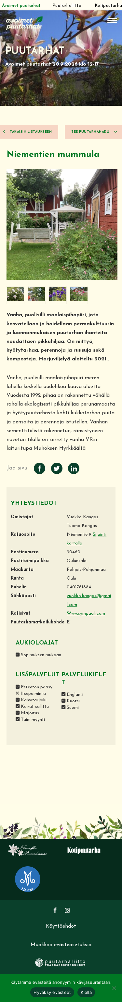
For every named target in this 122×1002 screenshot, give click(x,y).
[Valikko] (112, 20)
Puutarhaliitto (66, 6)
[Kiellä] (114, 988)
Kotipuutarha (108, 6)
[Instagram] (67, 910)
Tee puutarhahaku (91, 132)
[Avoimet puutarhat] (24, 22)
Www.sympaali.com (86, 613)
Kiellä (86, 992)
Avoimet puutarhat (21, 6)
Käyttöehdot (61, 926)
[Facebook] (55, 910)
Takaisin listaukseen (30, 132)
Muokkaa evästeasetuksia (61, 944)
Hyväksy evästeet (52, 992)
